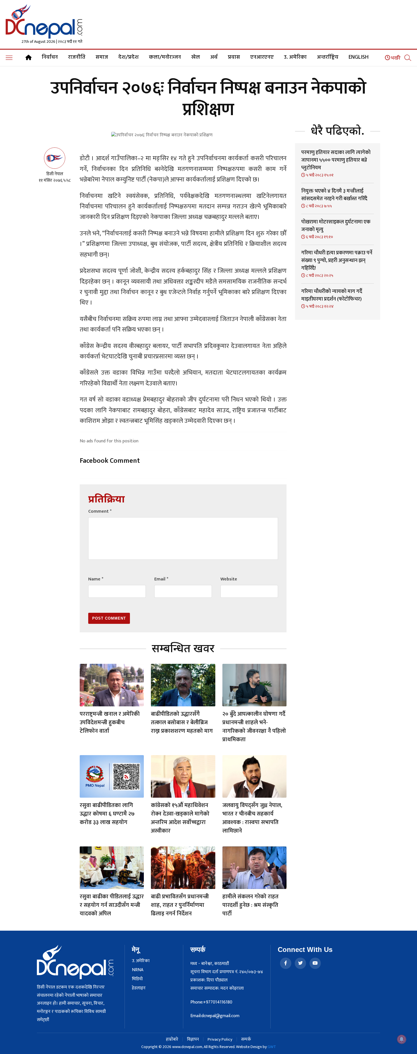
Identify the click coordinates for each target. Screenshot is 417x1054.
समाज (102, 57)
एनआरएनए (262, 57)
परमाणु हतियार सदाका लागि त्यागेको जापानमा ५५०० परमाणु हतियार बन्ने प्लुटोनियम (335, 160)
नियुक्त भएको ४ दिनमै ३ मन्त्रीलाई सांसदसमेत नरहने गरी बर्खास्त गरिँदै (334, 195)
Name (95, 579)
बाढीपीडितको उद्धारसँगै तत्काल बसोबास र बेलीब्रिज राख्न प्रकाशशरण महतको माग (182, 722)
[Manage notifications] (401, 1039)
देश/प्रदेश (128, 57)
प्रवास (234, 57)
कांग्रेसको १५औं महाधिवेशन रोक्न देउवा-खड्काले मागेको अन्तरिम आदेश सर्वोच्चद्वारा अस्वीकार (180, 818)
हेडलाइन (139, 988)
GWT (272, 1047)
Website (228, 579)
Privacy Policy (220, 1039)
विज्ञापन (193, 1039)
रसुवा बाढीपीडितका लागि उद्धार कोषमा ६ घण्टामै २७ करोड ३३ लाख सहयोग (107, 813)
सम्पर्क (246, 1039)
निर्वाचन (50, 57)
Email (161, 579)
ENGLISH (358, 57)
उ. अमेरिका (295, 57)
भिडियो (137, 979)
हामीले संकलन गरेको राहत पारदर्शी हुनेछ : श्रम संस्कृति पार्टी (250, 905)
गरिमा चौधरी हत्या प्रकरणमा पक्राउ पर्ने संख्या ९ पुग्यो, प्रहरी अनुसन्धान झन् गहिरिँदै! (336, 261)
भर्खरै (395, 58)
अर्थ (214, 57)
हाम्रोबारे (172, 1039)
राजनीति (76, 57)
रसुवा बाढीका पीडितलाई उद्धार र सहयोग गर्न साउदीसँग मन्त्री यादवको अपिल (112, 905)
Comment (99, 511)
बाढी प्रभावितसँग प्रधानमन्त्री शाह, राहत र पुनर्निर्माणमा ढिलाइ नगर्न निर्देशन (180, 905)
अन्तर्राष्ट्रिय (327, 57)
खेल (195, 57)
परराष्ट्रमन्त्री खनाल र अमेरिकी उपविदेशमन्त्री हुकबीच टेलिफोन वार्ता (110, 722)
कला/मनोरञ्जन (165, 57)
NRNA (137, 970)
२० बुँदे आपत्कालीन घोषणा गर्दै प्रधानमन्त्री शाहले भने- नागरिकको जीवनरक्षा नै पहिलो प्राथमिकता (254, 726)
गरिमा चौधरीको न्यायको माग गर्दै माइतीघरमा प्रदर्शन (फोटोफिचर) (331, 295)
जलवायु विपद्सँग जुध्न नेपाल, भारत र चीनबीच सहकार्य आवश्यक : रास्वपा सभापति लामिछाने (252, 818)
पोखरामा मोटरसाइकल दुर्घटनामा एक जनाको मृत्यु (335, 226)
